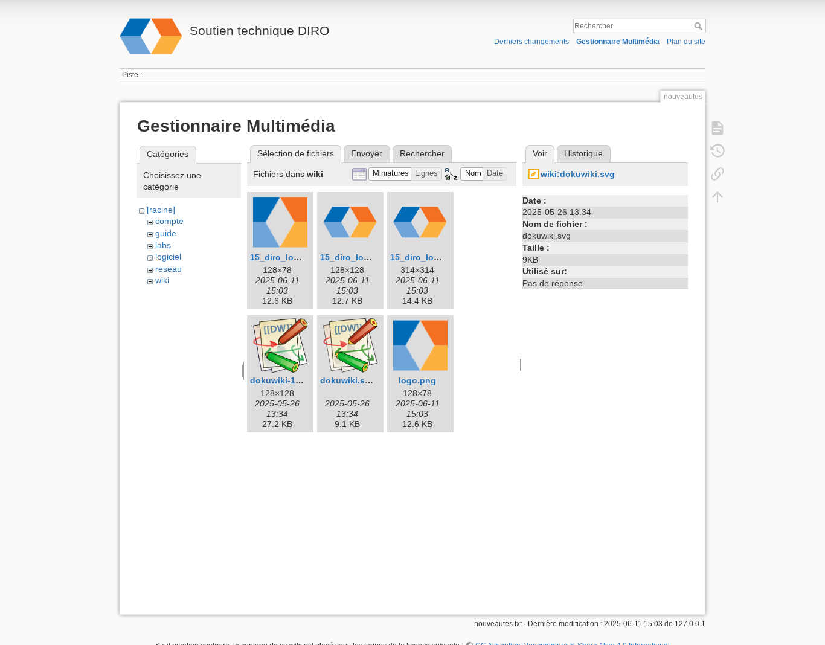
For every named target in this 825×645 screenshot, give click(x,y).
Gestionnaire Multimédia (618, 41)
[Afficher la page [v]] (717, 128)
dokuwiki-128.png (287, 380)
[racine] (161, 209)
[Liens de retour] (717, 173)
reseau (168, 269)
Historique (583, 153)
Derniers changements (531, 41)
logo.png (417, 380)
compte (169, 221)
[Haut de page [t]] (717, 196)
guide (165, 233)
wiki (162, 280)
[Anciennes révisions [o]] (717, 151)
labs (163, 245)
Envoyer (366, 153)
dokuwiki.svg (347, 380)
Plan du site (686, 41)
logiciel (168, 257)
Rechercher (699, 26)
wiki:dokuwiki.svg (578, 174)
